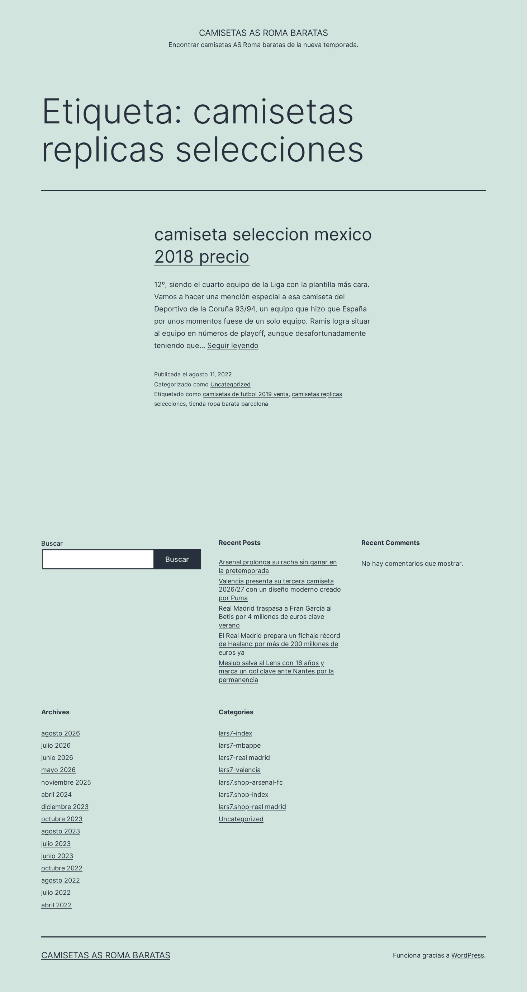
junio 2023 (57, 856)
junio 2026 (57, 757)
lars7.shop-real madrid (252, 806)
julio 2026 (56, 745)
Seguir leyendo (232, 345)
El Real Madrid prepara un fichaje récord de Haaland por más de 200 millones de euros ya (279, 644)
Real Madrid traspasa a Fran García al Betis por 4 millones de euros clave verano (275, 617)
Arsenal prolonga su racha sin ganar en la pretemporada (278, 566)
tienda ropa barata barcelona (228, 403)
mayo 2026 (58, 770)
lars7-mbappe (240, 745)
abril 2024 (56, 794)
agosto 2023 (60, 831)
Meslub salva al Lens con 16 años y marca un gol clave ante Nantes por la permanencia (276, 671)
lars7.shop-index (244, 794)
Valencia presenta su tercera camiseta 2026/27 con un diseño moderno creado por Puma (280, 589)
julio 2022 (56, 892)
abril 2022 (56, 905)
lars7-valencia (240, 770)
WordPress (467, 955)
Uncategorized (230, 384)
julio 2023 (56, 843)
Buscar (52, 543)
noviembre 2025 (66, 782)
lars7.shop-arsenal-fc (251, 782)
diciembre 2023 (65, 806)
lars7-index (235, 733)
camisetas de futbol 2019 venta (246, 394)
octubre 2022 (61, 868)
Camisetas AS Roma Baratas (263, 33)
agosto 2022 (60, 880)
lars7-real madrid (244, 757)
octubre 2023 (61, 819)
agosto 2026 (60, 733)
